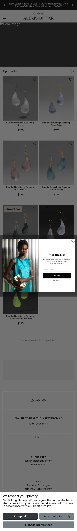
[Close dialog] (72, 241)
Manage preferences (38, 525)
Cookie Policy (42, 506)
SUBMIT (57, 275)
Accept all (20, 516)
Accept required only (56, 516)
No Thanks (56, 280)
